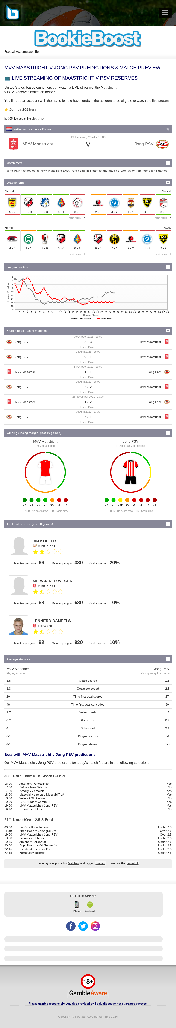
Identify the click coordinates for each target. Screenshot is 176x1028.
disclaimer (38, 118)
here (32, 109)
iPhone (77, 911)
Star (168, 129)
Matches (73, 863)
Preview (100, 863)
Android (90, 911)
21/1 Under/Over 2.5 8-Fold (28, 820)
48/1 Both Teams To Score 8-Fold (34, 776)
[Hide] (168, 163)
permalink (133, 863)
